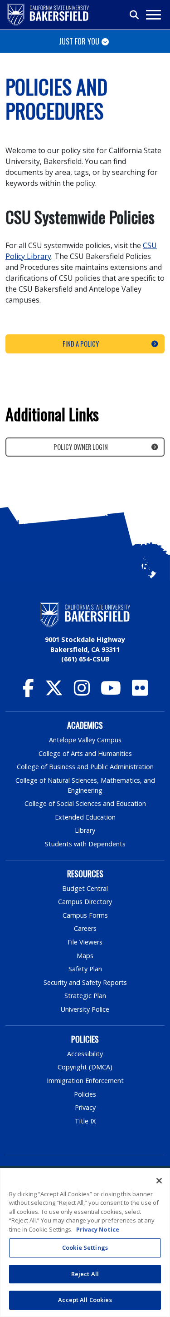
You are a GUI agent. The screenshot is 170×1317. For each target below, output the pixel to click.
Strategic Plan (85, 995)
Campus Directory (85, 901)
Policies (85, 1094)
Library (85, 830)
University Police (85, 1009)
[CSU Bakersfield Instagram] (81, 692)
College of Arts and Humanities (85, 753)
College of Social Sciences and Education (85, 803)
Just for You (79, 41)
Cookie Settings (85, 1247)
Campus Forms (85, 915)
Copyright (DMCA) (85, 1067)
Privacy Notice (97, 1229)
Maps (85, 955)
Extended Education (85, 817)
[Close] (159, 1181)
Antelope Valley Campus (85, 740)
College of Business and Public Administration (85, 766)
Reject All (85, 1274)
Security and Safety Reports (85, 982)
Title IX (85, 1121)
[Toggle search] (134, 15)
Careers (85, 928)
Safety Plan (85, 968)
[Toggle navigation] (153, 14)
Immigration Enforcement (85, 1080)
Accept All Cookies (85, 1300)
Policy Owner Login (80, 447)
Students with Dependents (85, 844)
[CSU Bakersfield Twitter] (53, 692)
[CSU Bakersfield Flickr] (139, 692)
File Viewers (85, 942)
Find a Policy (81, 343)
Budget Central (85, 888)
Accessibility (85, 1053)
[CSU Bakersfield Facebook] (28, 692)
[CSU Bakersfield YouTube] (110, 692)
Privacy (85, 1107)
